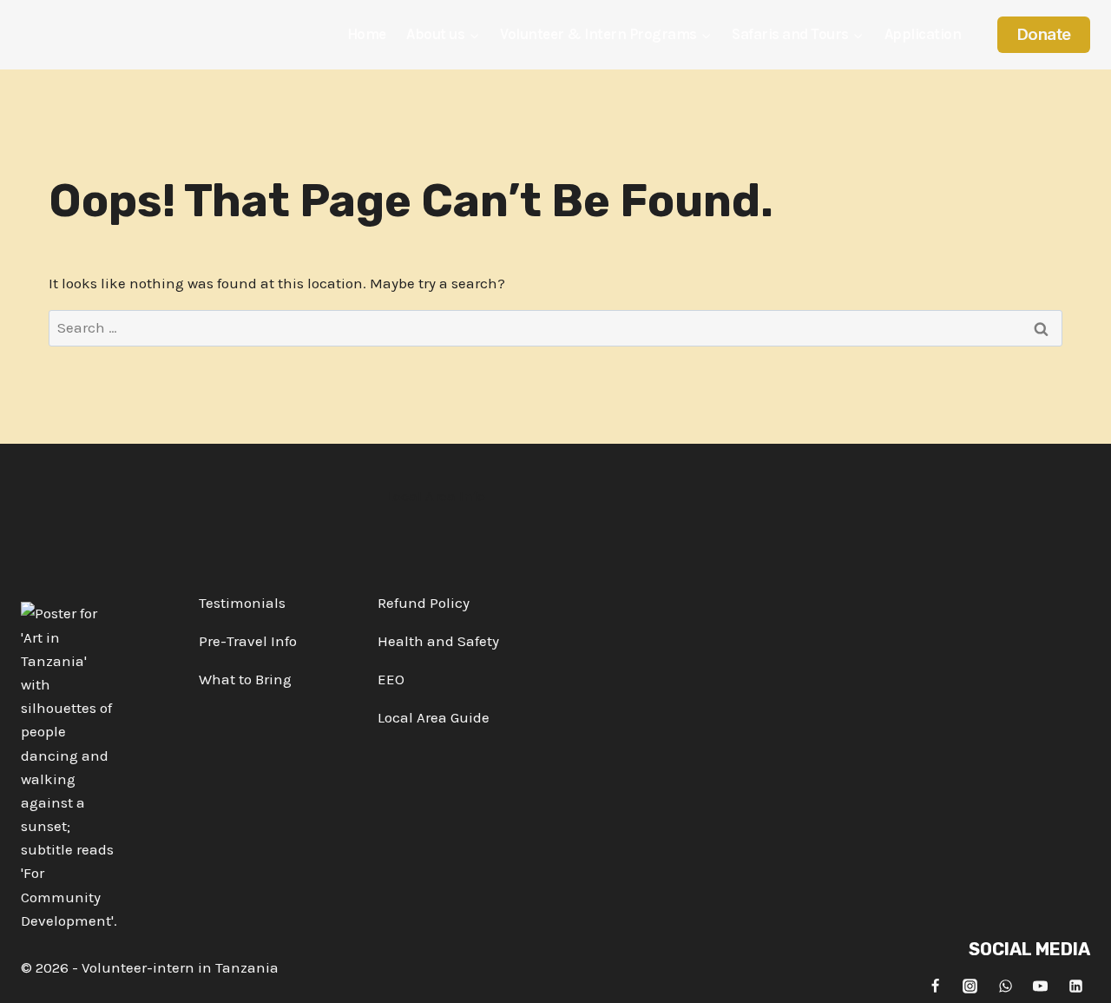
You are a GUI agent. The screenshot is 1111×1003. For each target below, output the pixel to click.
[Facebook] (935, 985)
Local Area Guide (434, 717)
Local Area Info (435, 496)
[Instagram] (970, 985)
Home (366, 34)
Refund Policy (424, 602)
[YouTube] (1040, 985)
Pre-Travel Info (248, 641)
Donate (1044, 34)
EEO (391, 679)
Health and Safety (438, 641)
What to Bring (245, 679)
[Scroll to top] (1082, 976)
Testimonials (242, 602)
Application (923, 34)
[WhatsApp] (1005, 985)
